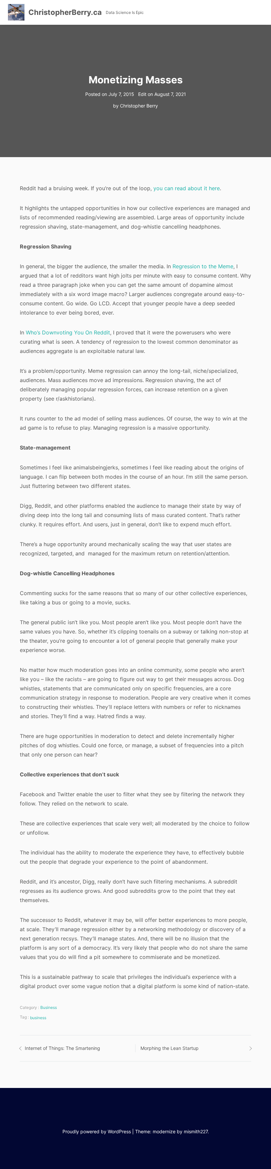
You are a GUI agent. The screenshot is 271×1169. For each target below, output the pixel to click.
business (38, 1017)
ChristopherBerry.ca (65, 12)
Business (48, 1007)
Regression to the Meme (203, 266)
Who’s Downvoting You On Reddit (68, 332)
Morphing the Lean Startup (169, 1048)
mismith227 (196, 1131)
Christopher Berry (139, 105)
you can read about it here (186, 188)
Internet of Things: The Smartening (62, 1048)
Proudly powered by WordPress (96, 1131)
